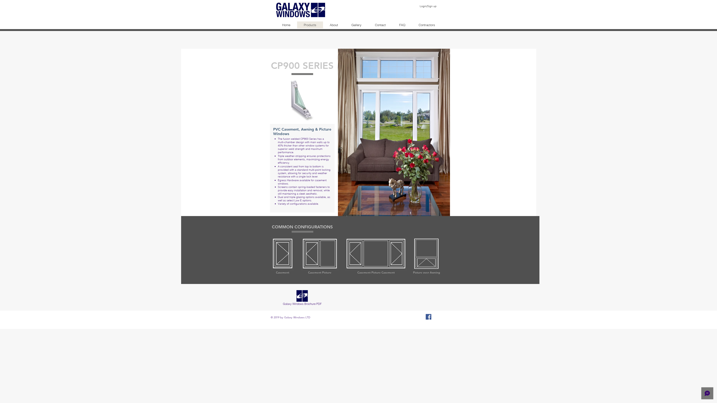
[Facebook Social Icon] (428, 317)
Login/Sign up (428, 6)
